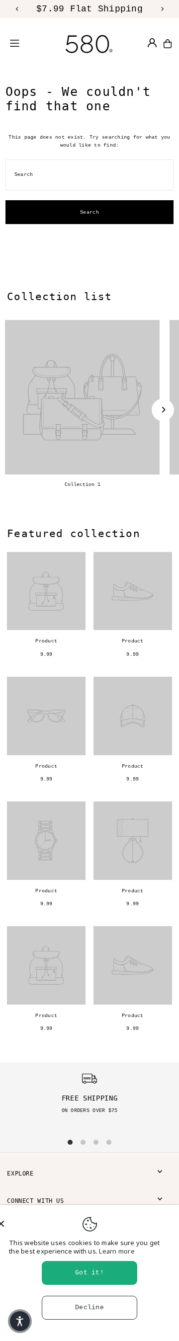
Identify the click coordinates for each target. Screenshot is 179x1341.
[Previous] (17, 9)
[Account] (152, 42)
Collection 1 (82, 484)
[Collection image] (82, 397)
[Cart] (168, 43)
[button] (20, 1321)
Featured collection (73, 533)
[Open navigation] (20, 43)
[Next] (162, 9)
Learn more (117, 1251)
